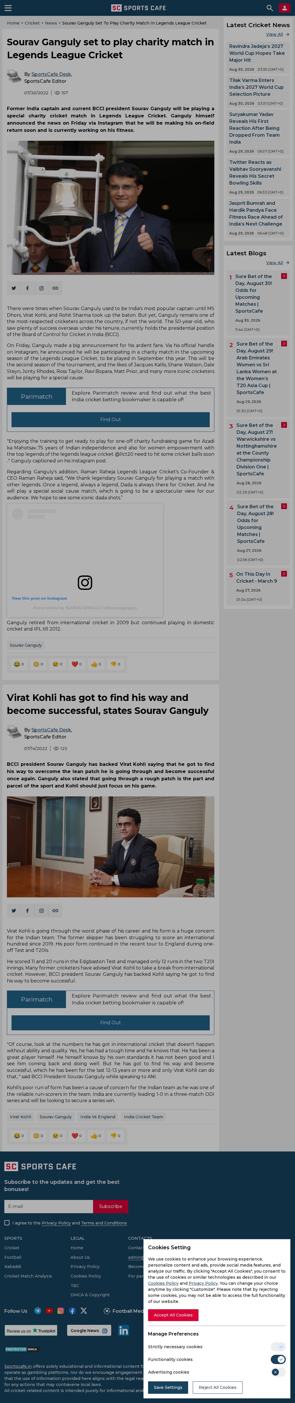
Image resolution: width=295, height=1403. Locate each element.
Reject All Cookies (218, 1387)
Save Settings (168, 1387)
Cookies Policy (163, 1283)
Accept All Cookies (173, 1315)
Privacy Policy (203, 1283)
